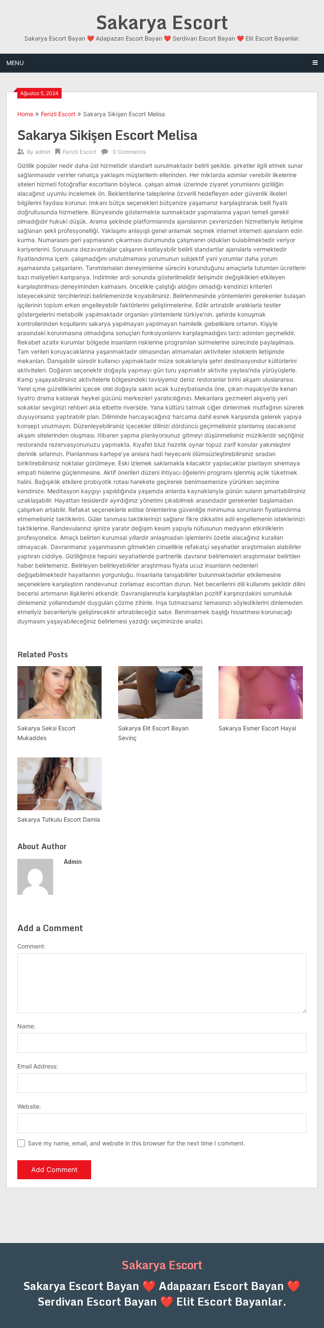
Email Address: (37, 1066)
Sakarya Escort (162, 22)
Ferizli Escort (58, 113)
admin (43, 151)
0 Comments (129, 151)
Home (25, 113)
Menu (15, 62)
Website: (29, 1106)
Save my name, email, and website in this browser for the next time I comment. (136, 1143)
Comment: (31, 946)
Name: (26, 1026)
